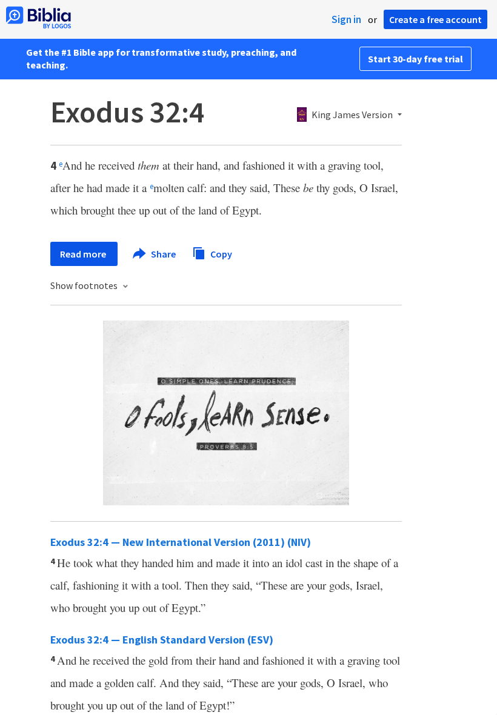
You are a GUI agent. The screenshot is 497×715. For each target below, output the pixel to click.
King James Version (352, 115)
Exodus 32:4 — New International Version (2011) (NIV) (180, 542)
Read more (84, 254)
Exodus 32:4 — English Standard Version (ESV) (161, 640)
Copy (220, 253)
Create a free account (435, 19)
